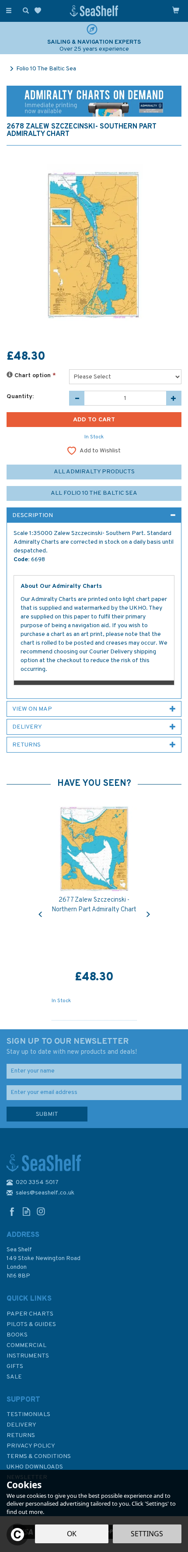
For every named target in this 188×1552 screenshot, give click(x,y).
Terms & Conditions (39, 1456)
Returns (21, 1435)
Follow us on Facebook (12, 1211)
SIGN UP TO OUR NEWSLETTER (72, 1046)
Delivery (21, 1425)
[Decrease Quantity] (76, 398)
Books (17, 1335)
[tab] (94, 515)
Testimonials (28, 1414)
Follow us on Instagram (40, 1211)
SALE (14, 1377)
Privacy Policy (31, 1446)
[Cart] (175, 10)
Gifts (15, 1366)
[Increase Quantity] (173, 398)
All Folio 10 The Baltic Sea (94, 493)
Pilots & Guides (31, 1324)
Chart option (34, 375)
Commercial (26, 1345)
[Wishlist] (40, 10)
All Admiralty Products (94, 472)
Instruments (28, 1356)
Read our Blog (26, 1211)
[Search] (24, 10)
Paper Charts (30, 1314)
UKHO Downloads (35, 1467)
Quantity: (20, 396)
